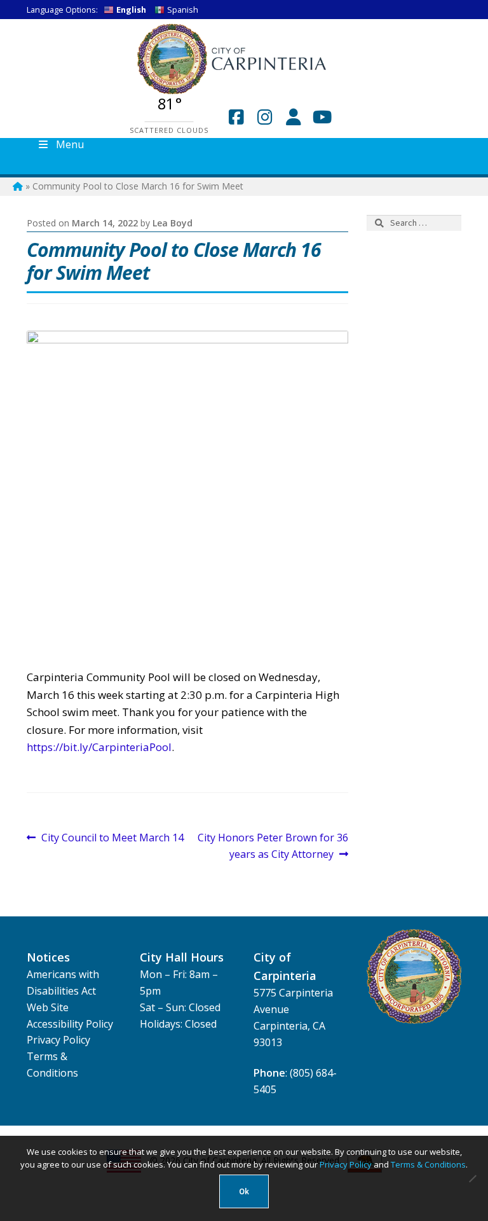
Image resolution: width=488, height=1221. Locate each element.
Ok (244, 1191)
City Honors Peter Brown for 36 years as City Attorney (272, 845)
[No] (472, 1178)
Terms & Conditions (428, 1164)
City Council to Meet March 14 (112, 838)
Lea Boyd (172, 223)
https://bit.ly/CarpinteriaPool (99, 747)
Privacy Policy (58, 1040)
